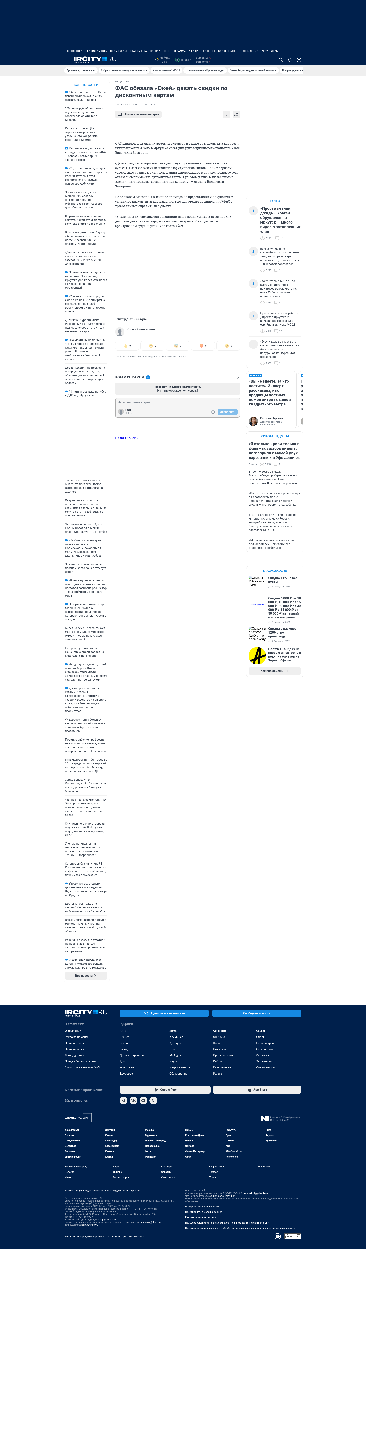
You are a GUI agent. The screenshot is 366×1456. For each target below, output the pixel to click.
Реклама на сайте (77, 1037)
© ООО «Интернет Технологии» (126, 1236)
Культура (175, 1043)
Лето (172, 1049)
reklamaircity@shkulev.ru (256, 1193)
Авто (123, 1031)
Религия (218, 1073)
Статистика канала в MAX (82, 1067)
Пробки (183, 60)
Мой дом (175, 1055)
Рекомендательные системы (200, 1217)
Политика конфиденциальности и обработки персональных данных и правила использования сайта (240, 1228)
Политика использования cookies (203, 1212)
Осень (217, 1043)
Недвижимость (96, 51)
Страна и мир (265, 1049)
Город (124, 1049)
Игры (274, 51)
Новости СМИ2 (126, 438)
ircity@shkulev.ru (107, 1219)
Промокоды (118, 51)
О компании (73, 1031)
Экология (262, 1055)
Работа (217, 1061)
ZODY (265, 51)
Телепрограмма (175, 51)
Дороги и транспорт (133, 1055)
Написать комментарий (142, 114)
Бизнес (124, 1037)
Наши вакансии (75, 1049)
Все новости (73, 51)
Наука (173, 1061)
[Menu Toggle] (67, 60)
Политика (219, 1049)
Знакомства (138, 51)
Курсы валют (227, 51)
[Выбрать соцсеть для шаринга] (236, 114)
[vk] (133, 1100)
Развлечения (222, 1067)
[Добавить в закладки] (226, 114)
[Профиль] (298, 60)
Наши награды (75, 1043)
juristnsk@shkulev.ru (151, 1222)
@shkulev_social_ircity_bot (221, 1196)
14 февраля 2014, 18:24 (128, 104)
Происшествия (223, 1055)
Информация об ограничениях (202, 1206)
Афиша (193, 51)
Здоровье (126, 1073)
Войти (128, 413)
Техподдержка (74, 1055)
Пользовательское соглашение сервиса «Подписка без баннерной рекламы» (227, 1222)
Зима (173, 1031)
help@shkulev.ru (89, 1225)
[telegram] (123, 1100)
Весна (124, 1043)
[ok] (153, 1100)
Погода (155, 51)
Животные (127, 1067)
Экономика (264, 1061)
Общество (220, 1031)
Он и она (219, 1037)
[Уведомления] (289, 60)
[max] (143, 1100)
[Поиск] (280, 60)
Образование (178, 1073)
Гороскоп (208, 51)
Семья (260, 1031)
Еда (122, 1061)
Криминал (176, 1037)
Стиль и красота (267, 1043)
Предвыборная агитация (81, 1061)
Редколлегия (249, 51)
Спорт (260, 1037)
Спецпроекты (265, 1067)
